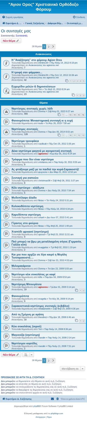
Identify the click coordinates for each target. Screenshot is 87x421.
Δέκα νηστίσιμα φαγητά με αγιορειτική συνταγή (41, 150)
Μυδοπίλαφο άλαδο (24, 197)
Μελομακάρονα (21, 265)
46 (83, 115)
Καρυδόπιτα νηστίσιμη (26, 214)
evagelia (42, 299)
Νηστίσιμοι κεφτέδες (24, 343)
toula (40, 123)
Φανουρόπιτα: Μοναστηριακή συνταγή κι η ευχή (42, 120)
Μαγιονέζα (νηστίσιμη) (26, 334)
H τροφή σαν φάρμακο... (27, 72)
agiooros (43, 153)
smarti (41, 217)
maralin (41, 337)
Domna (41, 111)
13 (83, 135)
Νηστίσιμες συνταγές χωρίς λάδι (32, 108)
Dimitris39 (43, 63)
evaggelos (43, 247)
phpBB (36, 406)
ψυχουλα (42, 172)
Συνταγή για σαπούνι (25, 177)
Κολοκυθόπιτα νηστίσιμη (27, 206)
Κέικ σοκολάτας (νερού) (26, 326)
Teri (40, 89)
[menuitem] (12, 17)
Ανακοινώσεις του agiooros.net (44, 65)
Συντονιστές (22, 35)
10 (70, 135)
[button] (53, 46)
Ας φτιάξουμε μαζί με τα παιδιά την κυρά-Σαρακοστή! (45, 169)
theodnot (42, 317)
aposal (41, 234)
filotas (41, 200)
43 (70, 115)
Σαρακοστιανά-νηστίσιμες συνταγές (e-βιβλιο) (40, 305)
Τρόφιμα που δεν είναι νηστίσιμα (33, 159)
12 (79, 135)
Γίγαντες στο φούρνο (25, 223)
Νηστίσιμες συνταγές (25, 129)
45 (79, 115)
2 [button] (48, 46)
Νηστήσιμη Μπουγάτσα (26, 284)
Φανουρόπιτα (20, 296)
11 (75, 135)
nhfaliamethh (44, 308)
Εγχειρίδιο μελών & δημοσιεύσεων (33, 86)
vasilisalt (42, 143)
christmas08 (44, 180)
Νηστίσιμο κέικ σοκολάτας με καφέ (33, 274)
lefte (40, 277)
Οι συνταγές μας (16, 31)
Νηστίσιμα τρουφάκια (25, 140)
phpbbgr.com (57, 413)
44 (75, 115)
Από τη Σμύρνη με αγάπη (28, 314)
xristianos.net (44, 162)
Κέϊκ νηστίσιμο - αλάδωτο (28, 187)
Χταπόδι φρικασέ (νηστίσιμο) (30, 231)
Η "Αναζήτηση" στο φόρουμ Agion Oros (37, 60)
